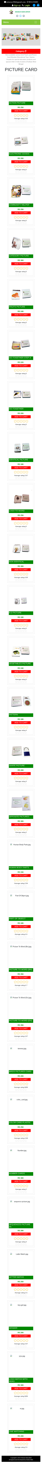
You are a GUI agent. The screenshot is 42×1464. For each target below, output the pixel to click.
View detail (21, 89)
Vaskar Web (29, 1460)
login (27, 5)
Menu (6, 22)
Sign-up (17, 5)
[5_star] (27, 115)
